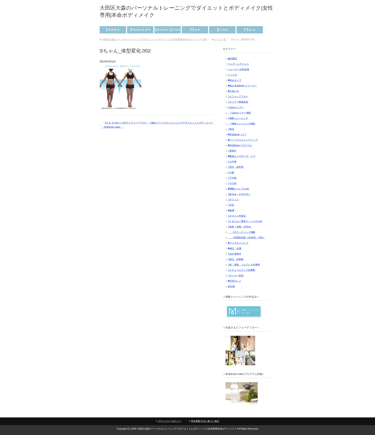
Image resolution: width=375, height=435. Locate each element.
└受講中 (232, 151)
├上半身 (232, 161)
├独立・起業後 (235, 259)
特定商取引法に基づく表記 (205, 421)
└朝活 (231, 129)
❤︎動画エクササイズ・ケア (241, 156)
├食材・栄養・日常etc (239, 226)
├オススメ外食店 (237, 216)
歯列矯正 (232, 58)
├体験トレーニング (238, 118)
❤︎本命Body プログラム (240, 145)
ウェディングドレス (238, 64)
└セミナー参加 (235, 275)
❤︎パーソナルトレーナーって (243, 140)
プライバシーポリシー (169, 421)
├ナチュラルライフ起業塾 (241, 270)
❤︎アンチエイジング (238, 243)
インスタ (232, 75)
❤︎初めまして (234, 80)
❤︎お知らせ (233, 91)
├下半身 (232, 178)
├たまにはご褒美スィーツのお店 (245, 221)
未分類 (231, 286)
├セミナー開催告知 (238, 102)
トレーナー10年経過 (238, 69)
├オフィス (233, 199)
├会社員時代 (234, 254)
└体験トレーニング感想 (241, 123)
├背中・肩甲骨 (235, 167)
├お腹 (231, 172)
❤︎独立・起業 (234, 248)
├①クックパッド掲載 (241, 232)
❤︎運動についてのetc (238, 189)
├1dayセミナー (236, 107)
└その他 (232, 183)
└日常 (231, 205)
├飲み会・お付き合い (239, 194)
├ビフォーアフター (238, 96)
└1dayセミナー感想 (239, 113)
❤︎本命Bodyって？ (237, 134)
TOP (154, 39)
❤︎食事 (231, 210)
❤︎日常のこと (234, 281)
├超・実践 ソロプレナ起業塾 (244, 264)
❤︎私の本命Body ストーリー (242, 85)
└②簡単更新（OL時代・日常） (246, 237)
